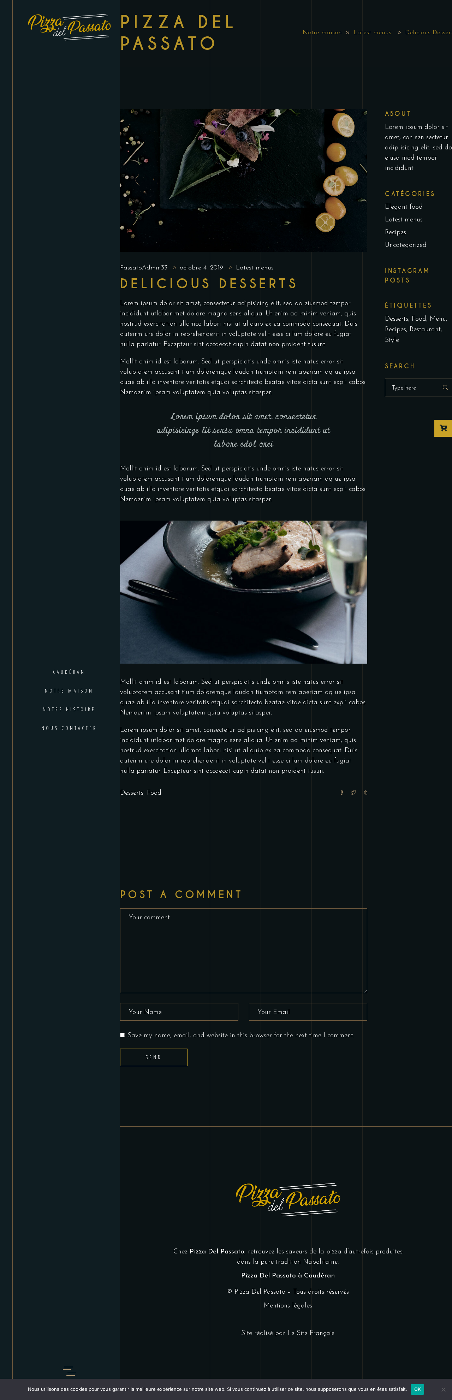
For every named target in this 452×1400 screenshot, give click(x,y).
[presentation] (135, 180)
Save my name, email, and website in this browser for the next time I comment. (240, 1035)
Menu (438, 319)
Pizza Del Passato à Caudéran (288, 1276)
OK (417, 1389)
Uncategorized (406, 245)
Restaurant (425, 329)
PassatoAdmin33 (145, 268)
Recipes (395, 232)
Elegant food (404, 207)
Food (154, 793)
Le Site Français (310, 1333)
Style (392, 340)
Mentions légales (288, 1306)
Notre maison (322, 33)
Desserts (131, 793)
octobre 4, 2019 (202, 268)
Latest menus (372, 33)
